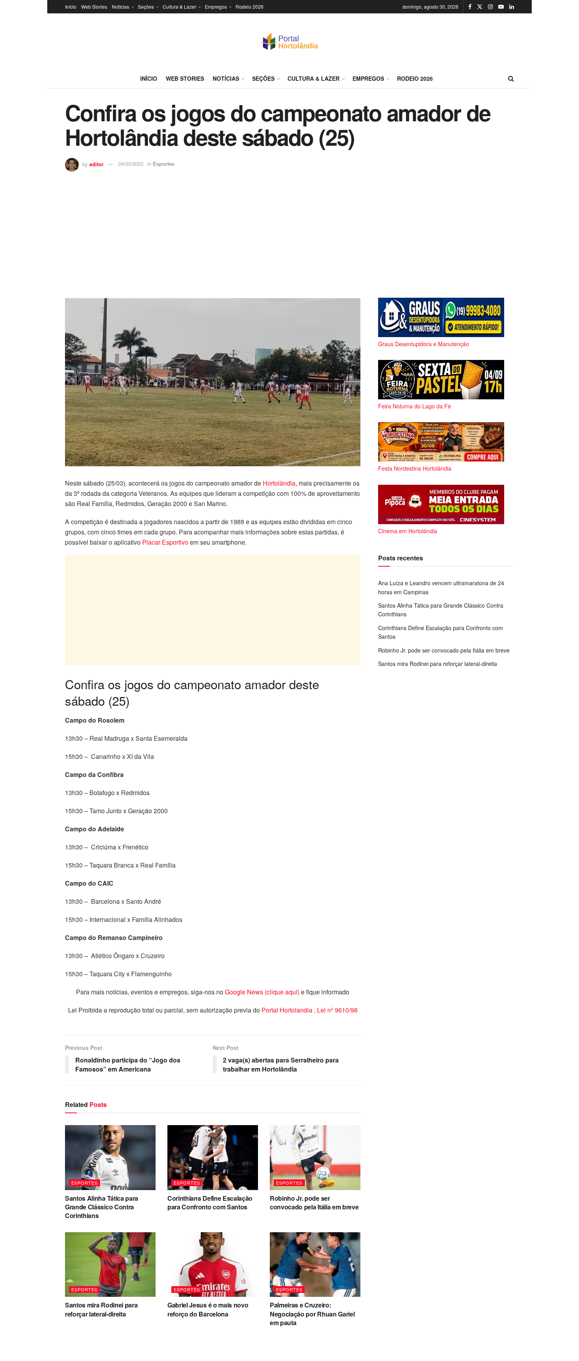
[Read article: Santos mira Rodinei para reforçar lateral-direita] (110, 1264)
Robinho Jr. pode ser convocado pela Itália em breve (314, 1202)
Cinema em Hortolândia (407, 531)
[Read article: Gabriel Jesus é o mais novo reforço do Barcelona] (212, 1264)
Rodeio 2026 (250, 6)
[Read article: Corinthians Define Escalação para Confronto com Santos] (212, 1157)
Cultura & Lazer (179, 6)
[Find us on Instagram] (490, 6)
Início (70, 6)
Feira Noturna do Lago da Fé (414, 406)
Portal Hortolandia (288, 1009)
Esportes (163, 163)
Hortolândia (279, 483)
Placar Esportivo (165, 542)
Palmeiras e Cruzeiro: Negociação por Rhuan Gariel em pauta (312, 1313)
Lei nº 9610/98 (336, 1009)
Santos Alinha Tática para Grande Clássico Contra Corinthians (101, 1207)
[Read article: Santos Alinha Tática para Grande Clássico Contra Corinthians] (110, 1157)
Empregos (216, 6)
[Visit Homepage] (289, 41)
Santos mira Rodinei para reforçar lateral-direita (101, 1309)
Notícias (120, 6)
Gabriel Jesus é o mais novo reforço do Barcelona (207, 1309)
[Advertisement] (289, 231)
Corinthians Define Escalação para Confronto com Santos (209, 1202)
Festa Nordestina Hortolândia (414, 468)
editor (96, 163)
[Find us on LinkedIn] (511, 6)
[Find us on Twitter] (479, 6)
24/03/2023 (130, 163)
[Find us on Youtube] (501, 6)
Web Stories (94, 6)
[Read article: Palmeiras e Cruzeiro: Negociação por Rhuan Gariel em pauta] (315, 1264)
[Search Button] (511, 78)
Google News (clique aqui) (262, 991)
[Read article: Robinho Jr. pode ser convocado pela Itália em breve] (315, 1157)
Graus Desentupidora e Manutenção (423, 344)
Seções (146, 6)
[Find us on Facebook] (469, 6)
